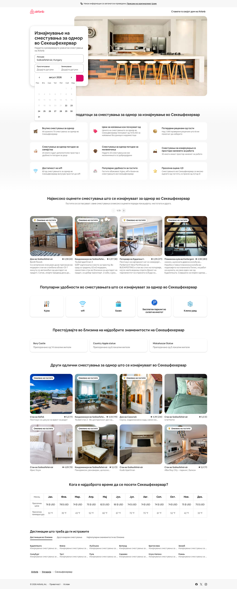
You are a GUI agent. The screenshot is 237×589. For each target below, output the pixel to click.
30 (71, 111)
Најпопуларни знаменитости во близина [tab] (105, 537)
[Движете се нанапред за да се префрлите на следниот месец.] (71, 77)
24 (39, 111)
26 (50, 111)
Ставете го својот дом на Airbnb (188, 11)
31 (39, 117)
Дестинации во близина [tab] (41, 537)
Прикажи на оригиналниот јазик (142, 3)
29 (66, 111)
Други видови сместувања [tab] (69, 537)
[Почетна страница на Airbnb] (37, 11)
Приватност (55, 584)
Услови (66, 584)
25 (44, 111)
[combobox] (59, 60)
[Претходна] (113, 210)
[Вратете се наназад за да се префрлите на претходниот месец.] (39, 77)
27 (55, 111)
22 (66, 105)
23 (71, 105)
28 (61, 111)
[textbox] (47, 69)
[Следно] (123, 210)
